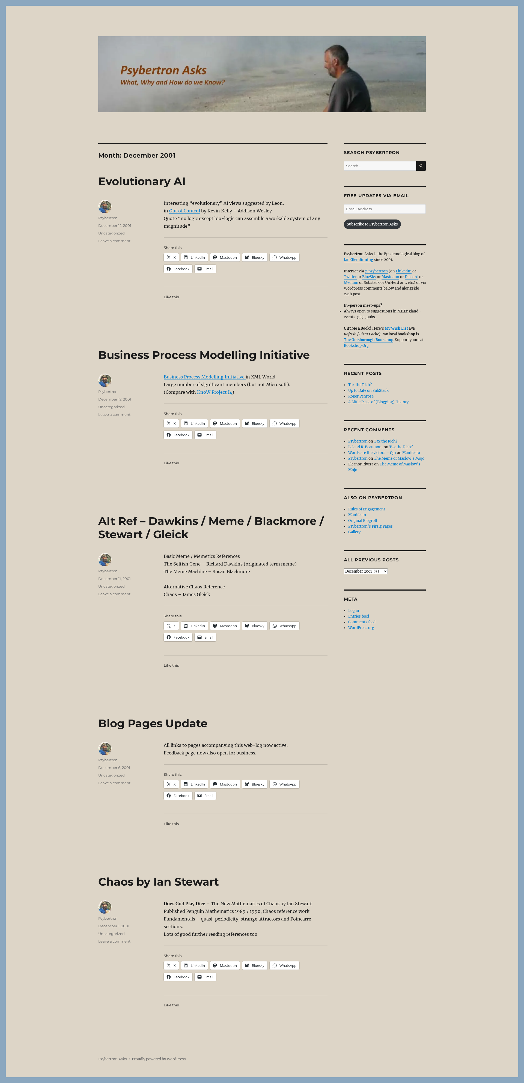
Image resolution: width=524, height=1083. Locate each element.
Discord (411, 277)
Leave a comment (114, 241)
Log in (353, 610)
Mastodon (390, 277)
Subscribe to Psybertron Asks (372, 224)
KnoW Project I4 (214, 392)
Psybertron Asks (112, 1059)
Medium (351, 282)
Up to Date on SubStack (368, 390)
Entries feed (358, 616)
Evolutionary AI (142, 181)
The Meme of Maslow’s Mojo (399, 458)
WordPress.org (361, 627)
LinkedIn (404, 271)
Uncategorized (111, 233)
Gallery (354, 532)
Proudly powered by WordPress (159, 1059)
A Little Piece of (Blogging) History (378, 402)
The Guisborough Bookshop (368, 340)
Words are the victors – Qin (372, 452)
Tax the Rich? (360, 385)
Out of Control (184, 210)
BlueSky (369, 277)
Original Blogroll (362, 520)
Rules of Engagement (366, 509)
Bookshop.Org (356, 345)
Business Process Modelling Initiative (204, 355)
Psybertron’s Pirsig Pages (370, 526)
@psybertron (376, 271)
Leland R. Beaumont (365, 447)
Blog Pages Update (152, 723)
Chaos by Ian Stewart (158, 881)
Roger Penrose (361, 396)
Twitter (350, 277)
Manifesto (411, 452)
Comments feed (362, 622)
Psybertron (108, 218)
